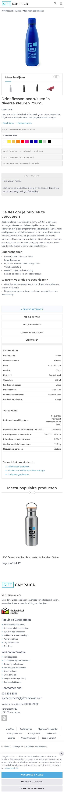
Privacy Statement (14, 733)
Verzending (32, 340)
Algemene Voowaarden (48, 729)
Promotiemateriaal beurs (14, 624)
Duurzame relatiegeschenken (16, 628)
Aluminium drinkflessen (33, 11)
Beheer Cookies (32, 781)
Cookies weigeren (32, 788)
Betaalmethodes (10, 671)
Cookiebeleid (51, 733)
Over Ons (10, 729)
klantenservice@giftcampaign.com (21, 698)
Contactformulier (28, 738)
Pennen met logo (11, 639)
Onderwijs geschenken (18, 474)
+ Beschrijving (7, 123)
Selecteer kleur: (10, 135)
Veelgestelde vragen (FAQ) (15, 678)
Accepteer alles (32, 775)
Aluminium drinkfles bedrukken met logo (26, 470)
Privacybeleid (34, 733)
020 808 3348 (9, 693)
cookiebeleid (11, 768)
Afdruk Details (32, 317)
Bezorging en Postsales (13, 664)
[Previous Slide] (54, 76)
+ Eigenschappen (24, 123)
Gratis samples (10, 675)
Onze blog (8, 646)
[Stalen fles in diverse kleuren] (32, 42)
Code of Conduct (49, 738)
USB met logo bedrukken (14, 632)
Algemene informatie (32, 309)
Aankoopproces (10, 657)
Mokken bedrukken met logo (16, 635)
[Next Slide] (57, 76)
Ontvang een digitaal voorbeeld (17, 660)
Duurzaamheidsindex (32, 332)
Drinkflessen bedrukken (11, 11)
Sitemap (11, 738)
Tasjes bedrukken (11, 642)
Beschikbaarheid (32, 325)
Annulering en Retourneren (15, 668)
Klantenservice (26, 729)
